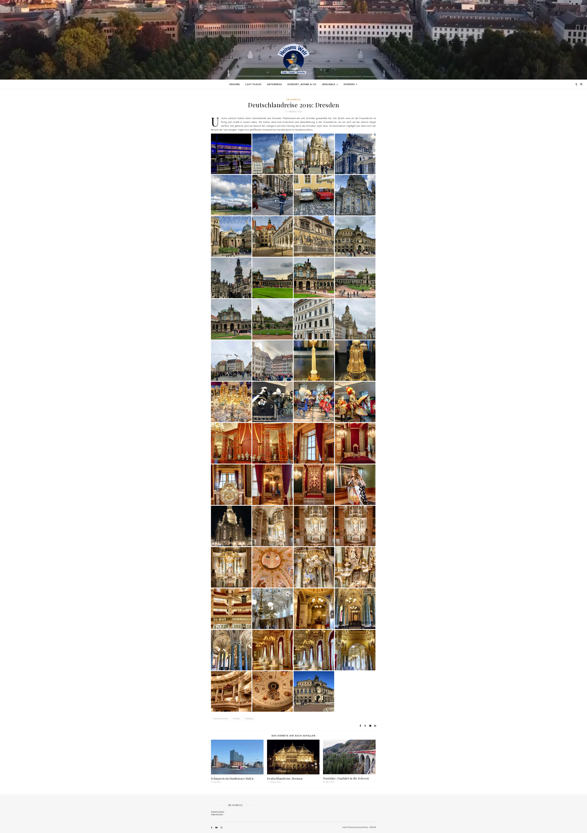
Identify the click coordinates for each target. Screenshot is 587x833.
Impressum (44, 3)
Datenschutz (28, 3)
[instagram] (581, 3)
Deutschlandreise (220, 718)
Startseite (11, 3)
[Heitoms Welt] (293, 59)
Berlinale (328, 84)
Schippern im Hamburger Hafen (232, 778)
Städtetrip (249, 718)
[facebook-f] (572, 3)
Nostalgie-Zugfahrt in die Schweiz (346, 778)
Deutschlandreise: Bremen (285, 778)
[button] (231, 154)
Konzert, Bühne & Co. (302, 84)
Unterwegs (274, 84)
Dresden (236, 718)
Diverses (349, 84)
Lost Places (253, 84)
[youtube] (577, 3)
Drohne (234, 84)
